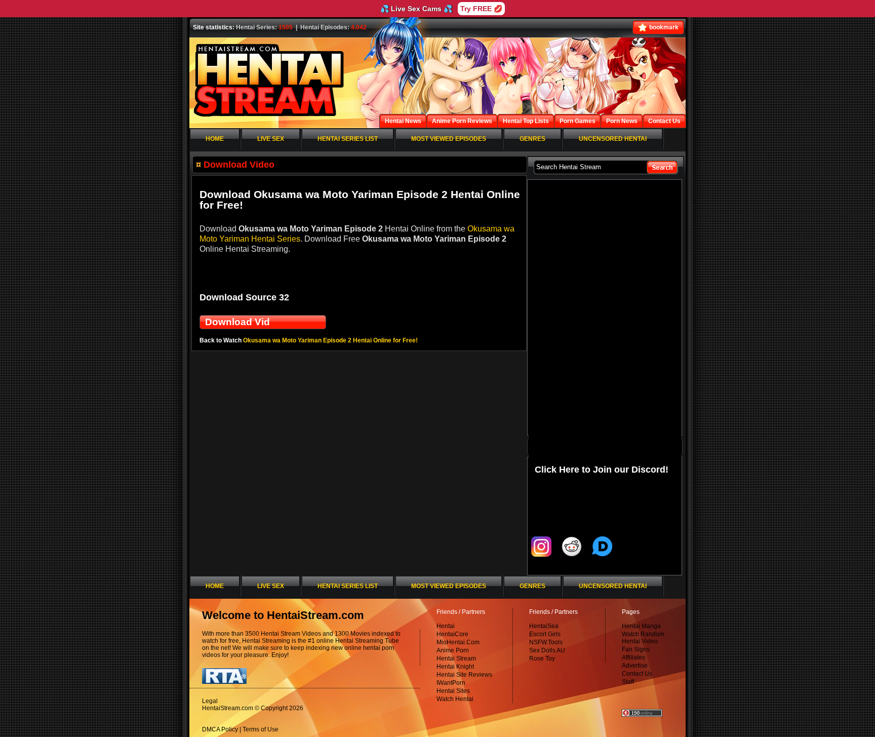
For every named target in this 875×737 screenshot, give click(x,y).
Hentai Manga (641, 626)
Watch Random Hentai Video (643, 638)
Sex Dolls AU (547, 650)
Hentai (445, 626)
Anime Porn (452, 650)
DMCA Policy (220, 729)
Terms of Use (261, 729)
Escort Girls (545, 634)
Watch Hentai (454, 699)
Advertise (635, 665)
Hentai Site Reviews (464, 674)
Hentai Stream (456, 658)
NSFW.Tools (546, 642)
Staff (628, 681)
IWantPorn (450, 682)
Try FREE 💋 (481, 9)
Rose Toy (542, 658)
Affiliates (633, 657)
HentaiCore (452, 634)
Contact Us (637, 673)
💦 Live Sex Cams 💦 (416, 9)
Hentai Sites (453, 690)
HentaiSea (544, 626)
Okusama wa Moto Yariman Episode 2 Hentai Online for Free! (330, 340)
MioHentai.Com (458, 642)
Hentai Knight (455, 666)
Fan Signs (636, 649)
